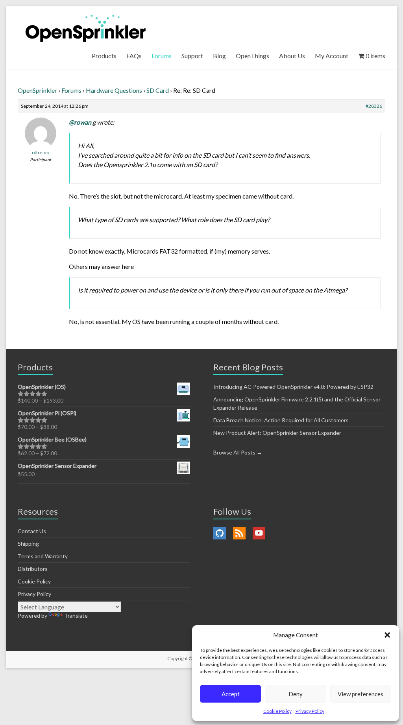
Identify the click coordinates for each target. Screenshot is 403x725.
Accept (231, 693)
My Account (331, 55)
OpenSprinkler (37, 90)
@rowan (80, 122)
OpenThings (252, 55)
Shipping (28, 543)
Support (192, 55)
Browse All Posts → (237, 452)
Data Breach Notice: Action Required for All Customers (281, 420)
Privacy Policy (310, 711)
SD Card (157, 90)
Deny (295, 693)
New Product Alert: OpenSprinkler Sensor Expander (277, 432)
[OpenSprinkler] (85, 27)
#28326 (374, 106)
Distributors (33, 568)
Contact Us (32, 531)
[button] (387, 635)
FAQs (134, 55)
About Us (292, 55)
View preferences (360, 693)
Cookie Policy (277, 711)
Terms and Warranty (43, 556)
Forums (162, 55)
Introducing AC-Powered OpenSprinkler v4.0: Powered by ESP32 (293, 386)
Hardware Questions (114, 90)
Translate (76, 615)
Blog (219, 55)
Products (104, 55)
